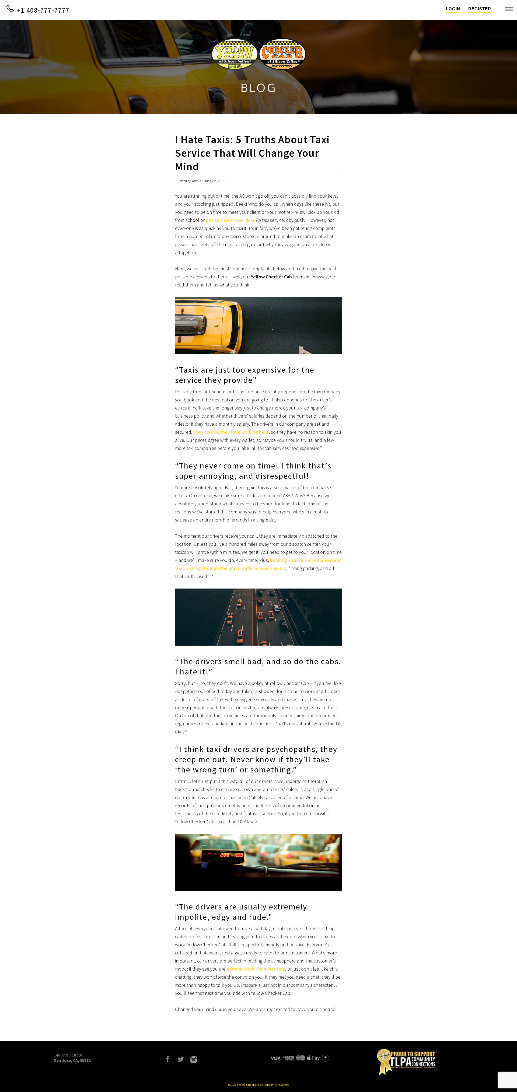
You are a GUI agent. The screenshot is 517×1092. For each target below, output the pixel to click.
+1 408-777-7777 (42, 10)
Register (479, 8)
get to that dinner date (230, 220)
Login (453, 8)
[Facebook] (167, 1059)
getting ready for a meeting (255, 969)
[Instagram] (193, 1059)
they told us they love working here (231, 432)
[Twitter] (180, 1059)
